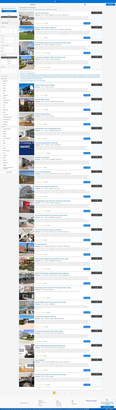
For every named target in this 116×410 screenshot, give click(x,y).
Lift (4, 145)
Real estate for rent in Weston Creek (73, 74)
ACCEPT (111, 409)
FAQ (72, 402)
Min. (2, 38)
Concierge (5, 162)
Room (4, 85)
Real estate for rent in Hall (47, 77)
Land (4, 107)
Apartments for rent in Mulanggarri (26, 80)
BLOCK (107, 409)
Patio (4, 153)
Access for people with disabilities (8, 168)
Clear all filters (9, 172)
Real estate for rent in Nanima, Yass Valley (34, 78)
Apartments (9, 59)
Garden (4, 136)
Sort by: (9, 20)
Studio (4, 88)
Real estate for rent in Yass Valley (38, 9)
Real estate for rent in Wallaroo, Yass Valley (73, 77)
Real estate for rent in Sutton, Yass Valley (90, 76)
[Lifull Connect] (91, 403)
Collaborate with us (42, 402)
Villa (4, 105)
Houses (9, 61)
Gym (4, 141)
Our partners (86, 409)
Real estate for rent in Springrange (87, 77)
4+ (13, 72)
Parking (4, 131)
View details (87, 23)
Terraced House (6, 100)
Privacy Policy (58, 404)
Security (5, 160)
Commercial (5, 114)
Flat (4, 93)
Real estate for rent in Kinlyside (58, 77)
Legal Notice (58, 402)
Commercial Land (6, 119)
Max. (2, 41)
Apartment (5, 80)
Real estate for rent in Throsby (65, 76)
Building (4, 124)
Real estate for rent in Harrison (53, 76)
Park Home (5, 121)
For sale (9, 14)
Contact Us (41, 405)
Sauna (4, 157)
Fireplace (5, 155)
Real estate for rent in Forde (76, 76)
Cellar (4, 143)
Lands (9, 63)
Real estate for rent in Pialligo (37, 74)
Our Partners (74, 404)
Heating (4, 165)
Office (4, 112)
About (40, 404)
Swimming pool (6, 150)
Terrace (4, 148)
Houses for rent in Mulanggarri (39, 80)
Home (20, 9)
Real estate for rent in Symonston (86, 74)
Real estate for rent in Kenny (29, 76)
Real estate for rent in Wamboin (36, 77)
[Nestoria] (58, 1)
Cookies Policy (59, 405)
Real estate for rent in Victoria (27, 9)
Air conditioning (6, 138)
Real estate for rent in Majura (25, 74)
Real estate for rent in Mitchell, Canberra (27, 73)
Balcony (4, 133)
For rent (9, 16)
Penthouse (5, 95)
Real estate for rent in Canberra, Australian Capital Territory (54, 74)
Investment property (7, 117)
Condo (4, 83)
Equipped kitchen (6, 128)
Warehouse (5, 109)
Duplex (4, 90)
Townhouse (5, 102)
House (4, 97)
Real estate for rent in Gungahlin (41, 76)
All (9, 57)
